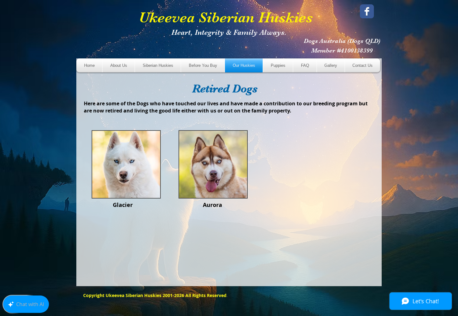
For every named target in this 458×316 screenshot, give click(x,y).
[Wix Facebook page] (367, 11)
